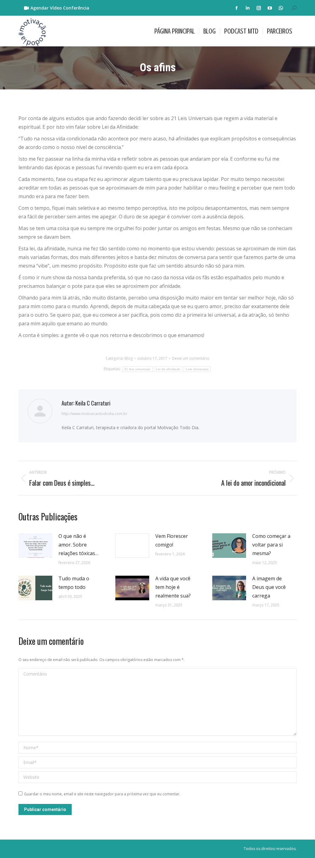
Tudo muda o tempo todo (73, 582)
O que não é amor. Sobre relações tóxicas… (78, 545)
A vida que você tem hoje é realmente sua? (173, 587)
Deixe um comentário (190, 358)
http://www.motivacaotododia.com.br (94, 413)
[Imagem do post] (35, 545)
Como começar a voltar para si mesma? (271, 545)
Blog (129, 358)
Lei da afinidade (168, 369)
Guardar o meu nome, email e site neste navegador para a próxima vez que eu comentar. (102, 794)
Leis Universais (197, 369)
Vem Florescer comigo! (171, 540)
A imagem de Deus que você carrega (269, 587)
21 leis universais (137, 369)
